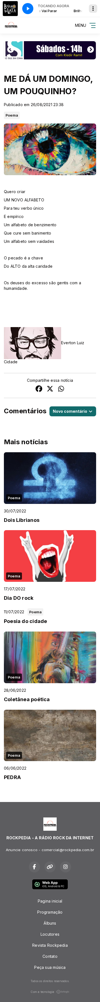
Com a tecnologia (42, 991)
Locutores (50, 934)
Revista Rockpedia (50, 945)
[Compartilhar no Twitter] (50, 389)
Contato (49, 956)
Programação (49, 912)
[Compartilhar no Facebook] (39, 389)
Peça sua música (50, 967)
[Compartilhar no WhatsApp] (61, 389)
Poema (12, 115)
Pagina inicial (50, 901)
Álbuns (50, 923)
